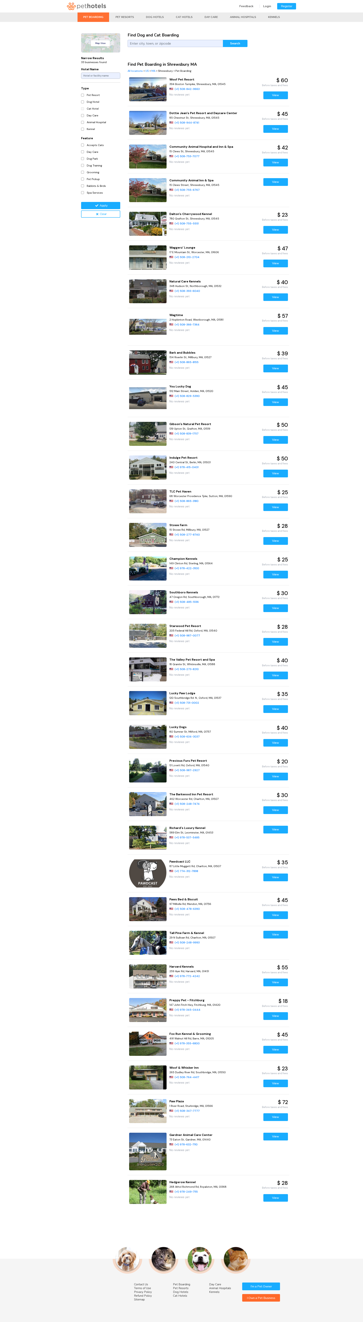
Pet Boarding (93, 17)
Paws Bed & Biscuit (183, 899)
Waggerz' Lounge (182, 248)
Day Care (211, 17)
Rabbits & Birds (96, 186)
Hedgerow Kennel (182, 1182)
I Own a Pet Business (261, 1298)
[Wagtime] (148, 327)
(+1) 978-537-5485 (187, 837)
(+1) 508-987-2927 (187, 770)
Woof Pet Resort (181, 79)
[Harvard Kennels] (148, 976)
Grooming (93, 172)
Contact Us (141, 1284)
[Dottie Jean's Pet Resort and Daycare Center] (148, 123)
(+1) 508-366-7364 (187, 324)
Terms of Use (142, 1288)
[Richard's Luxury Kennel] (148, 838)
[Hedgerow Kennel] (148, 1192)
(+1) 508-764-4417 (187, 1077)
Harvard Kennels (181, 967)
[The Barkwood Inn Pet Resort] (148, 804)
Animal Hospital (96, 122)
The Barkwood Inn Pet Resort (191, 794)
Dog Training (94, 165)
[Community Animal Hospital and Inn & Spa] (148, 157)
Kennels (274, 17)
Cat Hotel (93, 108)
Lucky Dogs (178, 727)
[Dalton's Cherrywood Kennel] (148, 224)
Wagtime (176, 315)
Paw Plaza (176, 1101)
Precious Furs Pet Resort (188, 761)
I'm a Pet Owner (261, 1286)
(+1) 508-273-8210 (187, 669)
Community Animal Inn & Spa (191, 180)
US (147, 71)
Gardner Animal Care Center (191, 1135)
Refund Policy (143, 1296)
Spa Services (95, 192)
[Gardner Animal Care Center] (148, 1151)
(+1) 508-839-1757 (187, 433)
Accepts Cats (95, 145)
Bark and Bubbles (182, 353)
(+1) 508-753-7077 (187, 156)
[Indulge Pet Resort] (148, 467)
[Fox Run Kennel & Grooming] (148, 1044)
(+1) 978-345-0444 (187, 1009)
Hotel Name (90, 69)
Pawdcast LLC (179, 862)
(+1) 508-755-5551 (187, 223)
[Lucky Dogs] (148, 737)
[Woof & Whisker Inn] (148, 1077)
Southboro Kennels (183, 592)
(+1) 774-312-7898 (186, 871)
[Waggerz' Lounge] (148, 257)
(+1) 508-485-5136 (187, 602)
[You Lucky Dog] (148, 398)
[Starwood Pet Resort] (148, 636)
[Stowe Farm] (148, 535)
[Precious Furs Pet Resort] (148, 770)
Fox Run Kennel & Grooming (190, 1034)
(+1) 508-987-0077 (187, 635)
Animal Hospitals (243, 17)
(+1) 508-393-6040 (187, 291)
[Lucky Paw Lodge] (148, 703)
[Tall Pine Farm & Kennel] (148, 943)
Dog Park (92, 158)
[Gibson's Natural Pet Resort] (148, 434)
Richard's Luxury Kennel (187, 828)
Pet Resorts (125, 17)
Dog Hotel (93, 102)
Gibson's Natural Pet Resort (190, 424)
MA (153, 71)
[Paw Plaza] (148, 1111)
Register (286, 6)
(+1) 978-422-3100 (187, 568)
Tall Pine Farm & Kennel (186, 933)
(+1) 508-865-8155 (187, 362)
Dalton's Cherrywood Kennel (190, 214)
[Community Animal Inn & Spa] (148, 190)
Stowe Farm (178, 525)
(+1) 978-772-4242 (187, 976)
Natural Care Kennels (185, 281)
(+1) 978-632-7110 (186, 1144)
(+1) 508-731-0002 (187, 702)
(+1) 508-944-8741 (187, 122)
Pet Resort (93, 95)
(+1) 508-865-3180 (187, 501)
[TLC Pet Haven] (148, 501)
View (275, 95)
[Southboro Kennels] (148, 602)
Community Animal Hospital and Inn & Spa (201, 147)
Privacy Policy (143, 1292)
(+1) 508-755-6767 (187, 190)
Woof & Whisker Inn (184, 1068)
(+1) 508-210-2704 (187, 257)
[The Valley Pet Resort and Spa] (148, 669)
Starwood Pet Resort (185, 626)
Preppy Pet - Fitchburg (187, 1000)
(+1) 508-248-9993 (187, 942)
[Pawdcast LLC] (148, 873)
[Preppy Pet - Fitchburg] (148, 1010)
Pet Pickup (93, 179)
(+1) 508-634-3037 (187, 736)
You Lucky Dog (180, 386)
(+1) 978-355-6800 (187, 1043)
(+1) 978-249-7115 (186, 1191)
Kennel (91, 129)
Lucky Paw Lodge (182, 693)
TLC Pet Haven (180, 491)
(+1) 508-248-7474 (187, 804)
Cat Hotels (184, 17)
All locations (135, 71)
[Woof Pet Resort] (148, 89)
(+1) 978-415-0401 (187, 467)
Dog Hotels (155, 17)
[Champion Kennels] (148, 569)
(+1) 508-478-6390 (187, 909)
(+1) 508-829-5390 (187, 396)
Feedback (246, 6)
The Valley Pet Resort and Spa (192, 660)
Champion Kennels (183, 559)
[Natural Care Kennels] (148, 291)
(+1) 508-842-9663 (187, 89)
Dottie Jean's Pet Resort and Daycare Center (203, 113)
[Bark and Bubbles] (148, 362)
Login (267, 6)
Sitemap (139, 1299)
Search (235, 43)
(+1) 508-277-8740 (187, 534)
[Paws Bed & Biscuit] (148, 909)
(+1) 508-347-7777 (187, 1110)
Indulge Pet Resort (183, 458)
